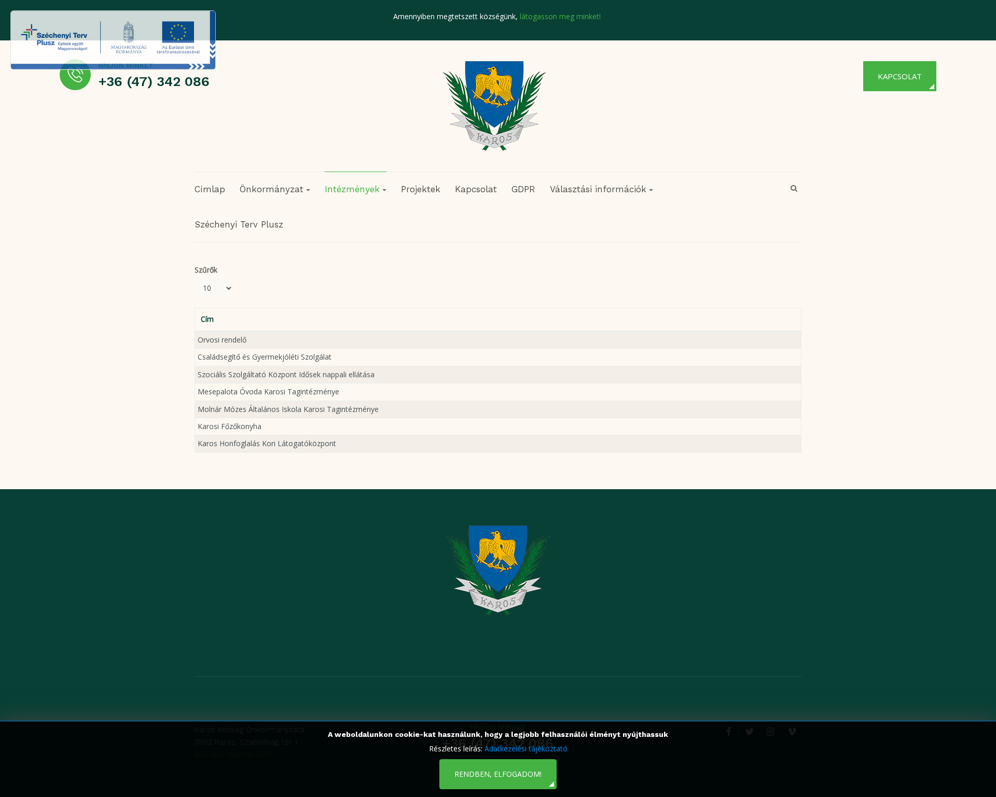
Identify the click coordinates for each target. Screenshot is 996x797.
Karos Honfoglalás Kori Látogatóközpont (267, 443)
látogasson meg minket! (560, 16)
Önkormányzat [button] (271, 189)
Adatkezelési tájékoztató (526, 748)
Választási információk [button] (598, 189)
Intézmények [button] (352, 189)
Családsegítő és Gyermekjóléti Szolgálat (264, 357)
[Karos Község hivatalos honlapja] (494, 105)
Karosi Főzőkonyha (229, 426)
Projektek (420, 189)
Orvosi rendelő (222, 340)
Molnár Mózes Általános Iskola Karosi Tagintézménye (288, 409)
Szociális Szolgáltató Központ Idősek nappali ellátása (286, 374)
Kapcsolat (900, 76)
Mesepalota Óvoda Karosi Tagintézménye (268, 391)
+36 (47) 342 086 (154, 81)
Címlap (210, 189)
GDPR (523, 189)
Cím (207, 319)
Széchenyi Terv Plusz (239, 224)
